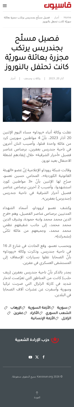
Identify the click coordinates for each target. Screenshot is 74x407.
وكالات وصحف (32, 78)
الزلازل (66, 319)
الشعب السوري (58, 313)
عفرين (18, 313)
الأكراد (34, 313)
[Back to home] (57, 5)
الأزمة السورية (39, 308)
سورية (62, 308)
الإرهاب (15, 308)
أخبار (13, 78)
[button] (5, 5)
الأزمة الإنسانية (43, 319)
